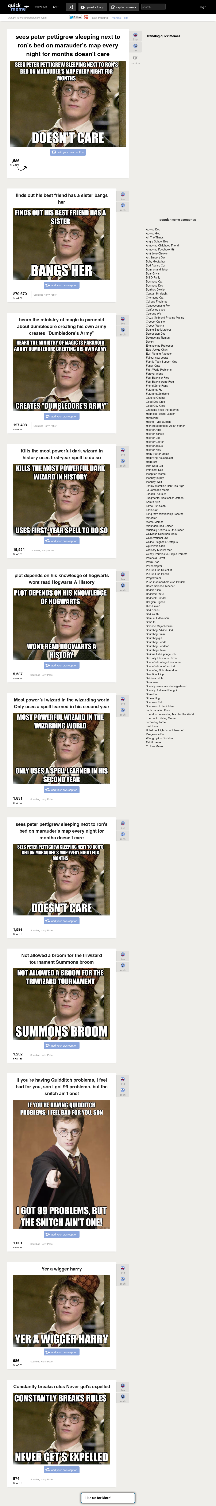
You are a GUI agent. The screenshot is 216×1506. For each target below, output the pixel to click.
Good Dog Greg (155, 402)
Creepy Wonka (155, 325)
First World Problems (159, 369)
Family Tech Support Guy (161, 361)
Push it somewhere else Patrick (165, 582)
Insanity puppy (155, 478)
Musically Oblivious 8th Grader (165, 530)
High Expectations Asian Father (165, 426)
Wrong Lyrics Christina (159, 738)
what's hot (41, 7)
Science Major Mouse (159, 626)
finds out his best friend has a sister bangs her (62, 198)
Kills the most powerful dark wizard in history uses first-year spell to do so (62, 454)
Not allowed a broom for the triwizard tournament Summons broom (61, 958)
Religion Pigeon (155, 602)
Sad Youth (152, 614)
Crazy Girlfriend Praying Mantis (165, 317)
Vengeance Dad (155, 734)
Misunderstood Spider (159, 526)
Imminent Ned (154, 470)
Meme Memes (154, 522)
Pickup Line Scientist (159, 570)
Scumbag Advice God (159, 630)
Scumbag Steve (156, 650)
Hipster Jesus (154, 446)
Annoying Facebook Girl (160, 249)
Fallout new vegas (157, 357)
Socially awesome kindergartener (166, 686)
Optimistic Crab (155, 546)
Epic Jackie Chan (156, 349)
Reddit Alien (153, 590)
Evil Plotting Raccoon (159, 353)
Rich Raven (153, 606)
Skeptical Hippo (155, 674)
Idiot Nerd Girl (154, 466)
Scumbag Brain (155, 634)
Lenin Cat (152, 510)
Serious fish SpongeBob (161, 654)
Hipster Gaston (155, 442)
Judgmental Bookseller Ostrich (165, 498)
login (203, 7)
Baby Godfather (155, 261)
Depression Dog (155, 333)
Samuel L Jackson (157, 618)
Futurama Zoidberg (157, 394)
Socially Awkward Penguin (162, 690)
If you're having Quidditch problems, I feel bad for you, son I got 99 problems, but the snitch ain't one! (62, 1086)
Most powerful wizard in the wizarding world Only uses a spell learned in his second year (61, 703)
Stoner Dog (153, 698)
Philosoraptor (154, 566)
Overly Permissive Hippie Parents (166, 554)
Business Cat (154, 281)
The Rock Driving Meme (161, 718)
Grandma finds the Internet (162, 410)
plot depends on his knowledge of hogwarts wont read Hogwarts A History (62, 578)
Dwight (150, 341)
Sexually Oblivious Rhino (161, 658)
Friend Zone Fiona (157, 386)
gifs (126, 18)
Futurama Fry (154, 390)
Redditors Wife (155, 594)
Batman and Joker (157, 269)
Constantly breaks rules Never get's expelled (61, 1386)
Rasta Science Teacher (160, 586)
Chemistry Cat (154, 297)
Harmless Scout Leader (160, 414)
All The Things (155, 237)
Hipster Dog (153, 438)
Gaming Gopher (155, 398)
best (55, 7)
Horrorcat (151, 462)
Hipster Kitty (153, 450)
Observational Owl (157, 538)
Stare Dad (152, 694)
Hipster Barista (155, 434)
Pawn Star (152, 562)
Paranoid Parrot (155, 558)
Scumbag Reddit (156, 642)
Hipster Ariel (153, 430)
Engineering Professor (159, 345)
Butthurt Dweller (155, 289)
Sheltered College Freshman (163, 662)
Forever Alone (154, 373)
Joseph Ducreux (156, 494)
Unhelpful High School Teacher (165, 730)
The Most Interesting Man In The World (170, 714)
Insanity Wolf (154, 482)
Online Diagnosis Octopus (162, 542)
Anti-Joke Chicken (157, 253)
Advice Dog (153, 229)
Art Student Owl (155, 257)
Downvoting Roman (158, 337)
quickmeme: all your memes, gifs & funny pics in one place (18, 7)
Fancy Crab (153, 365)
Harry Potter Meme (157, 454)
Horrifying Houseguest (159, 458)
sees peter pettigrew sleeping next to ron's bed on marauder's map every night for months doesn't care (62, 831)
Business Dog (154, 285)
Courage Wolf (154, 313)
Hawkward (152, 418)
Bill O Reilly (153, 277)
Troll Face (152, 726)
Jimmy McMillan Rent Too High (165, 486)
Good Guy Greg (155, 406)
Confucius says (155, 309)
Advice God (153, 233)
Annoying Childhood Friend (162, 245)
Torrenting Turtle (156, 722)
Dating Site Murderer (158, 329)
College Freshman (157, 301)
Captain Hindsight (156, 293)
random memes (71, 7)
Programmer (153, 578)
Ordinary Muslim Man (159, 550)
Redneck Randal (156, 598)
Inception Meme (156, 474)
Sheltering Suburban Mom (162, 670)
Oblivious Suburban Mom (161, 534)
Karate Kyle (153, 502)
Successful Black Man (160, 706)
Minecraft (151, 518)
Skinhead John (155, 678)
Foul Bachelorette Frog (160, 382)
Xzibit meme (153, 742)
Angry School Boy (157, 241)
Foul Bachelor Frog (157, 377)
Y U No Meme (154, 746)
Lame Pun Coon (156, 506)
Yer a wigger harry (62, 1268)
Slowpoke (152, 682)
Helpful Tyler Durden (158, 422)
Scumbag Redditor (157, 646)
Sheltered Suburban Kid (160, 666)
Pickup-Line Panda (157, 574)
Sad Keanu (152, 610)
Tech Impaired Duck (158, 710)
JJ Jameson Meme (157, 490)
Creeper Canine (155, 321)
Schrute (150, 622)
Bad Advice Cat (155, 265)
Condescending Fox (158, 305)
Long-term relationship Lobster (164, 514)
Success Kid (154, 702)
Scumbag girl (154, 638)
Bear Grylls (153, 273)
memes (116, 18)
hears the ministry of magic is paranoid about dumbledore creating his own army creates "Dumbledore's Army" (61, 326)
